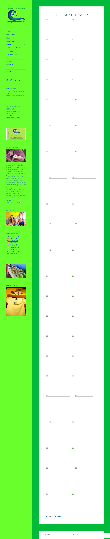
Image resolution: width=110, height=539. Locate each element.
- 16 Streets (13, 249)
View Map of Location (13, 118)
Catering (9, 61)
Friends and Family (14, 48)
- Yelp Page (13, 238)
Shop (8, 58)
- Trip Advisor (13, 240)
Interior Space (12, 54)
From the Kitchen (13, 51)
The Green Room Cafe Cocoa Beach (60, 535)
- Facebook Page (14, 236)
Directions (9, 71)
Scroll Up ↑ (76, 535)
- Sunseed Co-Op (14, 251)
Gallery (8, 45)
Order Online (10, 35)
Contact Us (9, 68)
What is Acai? (10, 41)
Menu (8, 38)
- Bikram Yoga (13, 254)
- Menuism (12, 243)
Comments (9, 64)
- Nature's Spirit (14, 245)
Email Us (9, 115)
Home (8, 31)
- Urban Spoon (14, 247)
